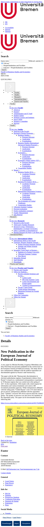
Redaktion (13, 442)
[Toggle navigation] (2, 52)
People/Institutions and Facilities (14, 65)
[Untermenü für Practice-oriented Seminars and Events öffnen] (23, 276)
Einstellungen (6, 523)
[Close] (10, 106)
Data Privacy (9, 483)
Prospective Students (12, 497)
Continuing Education (12, 499)
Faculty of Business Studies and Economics (15, 72)
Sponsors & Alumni (11, 501)
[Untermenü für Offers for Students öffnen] (27, 272)
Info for (7, 493)
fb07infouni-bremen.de (22, 469)
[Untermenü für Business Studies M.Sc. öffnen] (34, 172)
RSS (2, 444)
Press (7, 505)
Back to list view (6, 440)
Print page (4, 446)
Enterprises (9, 503)
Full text (6, 63)
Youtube (8, 513)
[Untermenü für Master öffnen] (19, 170)
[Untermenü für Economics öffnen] (26, 153)
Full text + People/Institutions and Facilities (18, 68)
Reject (17, 523)
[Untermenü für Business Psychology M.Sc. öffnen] (37, 182)
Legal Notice (9, 481)
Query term (5, 61)
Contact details (6, 473)
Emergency (9, 485)
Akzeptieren (26, 523)
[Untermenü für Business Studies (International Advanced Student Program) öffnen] (38, 145)
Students (8, 495)
